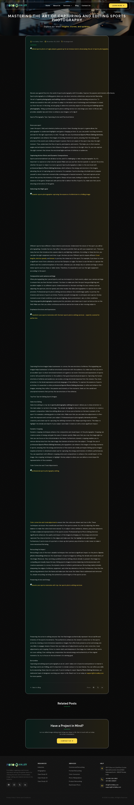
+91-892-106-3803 (111, 778)
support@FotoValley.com (113, 787)
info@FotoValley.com (112, 785)
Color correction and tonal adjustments (43, 522)
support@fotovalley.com (95, 673)
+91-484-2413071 (111, 781)
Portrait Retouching (75, 771)
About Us (56, 6)
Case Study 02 (42, 778)
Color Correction (74, 774)
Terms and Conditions (23, 797)
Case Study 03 (42, 781)
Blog (77, 6)
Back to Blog (37, 687)
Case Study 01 (42, 774)
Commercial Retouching (76, 767)
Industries (41, 767)
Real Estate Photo (75, 785)
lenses (52, 258)
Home (48, 6)
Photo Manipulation (75, 778)
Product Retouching (75, 781)
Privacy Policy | (11, 797)
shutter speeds (41, 258)
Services (66, 6)
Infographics (42, 771)
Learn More (117, 5)
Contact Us (86, 6)
